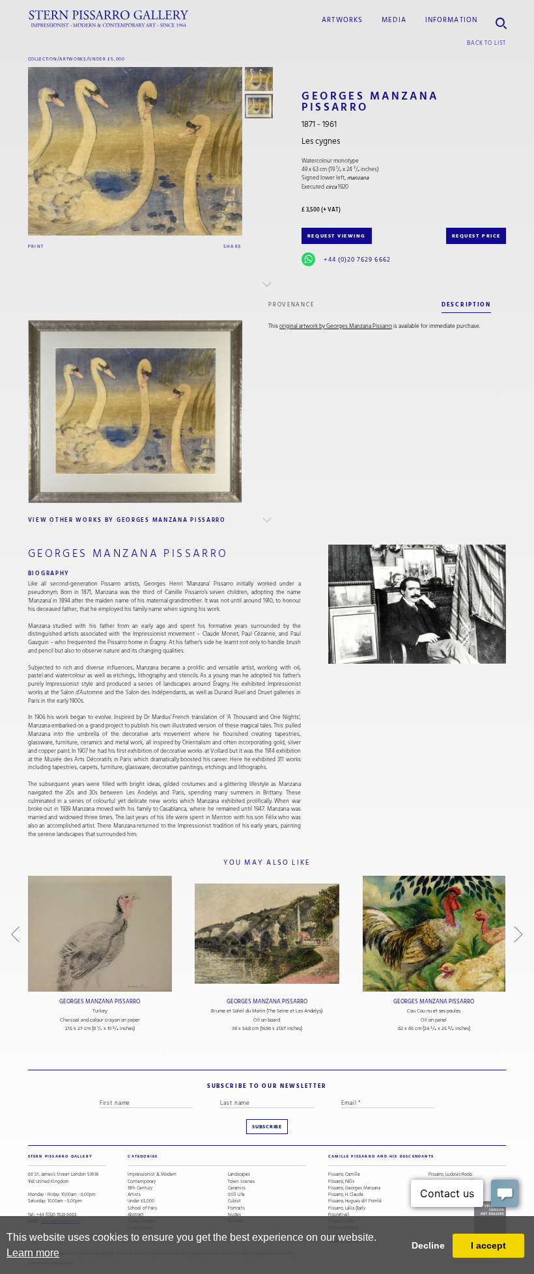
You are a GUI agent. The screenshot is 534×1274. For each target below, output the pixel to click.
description (466, 304)
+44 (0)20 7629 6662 (357, 259)
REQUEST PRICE (476, 236)
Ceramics (237, 1188)
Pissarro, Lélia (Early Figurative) (346, 1211)
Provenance (291, 304)
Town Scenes (241, 1181)
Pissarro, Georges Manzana (354, 1188)
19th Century (140, 1188)
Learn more (33, 1252)
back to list (486, 42)
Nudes (234, 1215)
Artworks (342, 20)
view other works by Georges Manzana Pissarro (127, 519)
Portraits (236, 1208)
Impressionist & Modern (152, 1174)
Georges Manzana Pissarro (99, 1002)
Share (232, 246)
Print (36, 246)
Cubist (234, 1201)
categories (143, 1156)
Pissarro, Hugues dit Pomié (355, 1201)
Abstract (136, 1215)
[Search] (501, 19)
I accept (488, 1245)
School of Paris (142, 1208)
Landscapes (239, 1174)
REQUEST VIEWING (336, 236)
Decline (428, 1245)
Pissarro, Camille (344, 1174)
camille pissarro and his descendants (381, 1156)
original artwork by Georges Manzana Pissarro (335, 326)
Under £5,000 (106, 58)
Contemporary (142, 1181)
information (451, 20)
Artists (134, 1194)
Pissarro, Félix (341, 1181)
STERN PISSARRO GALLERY (60, 1156)
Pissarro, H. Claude (345, 1194)
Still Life (236, 1194)
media (394, 20)
